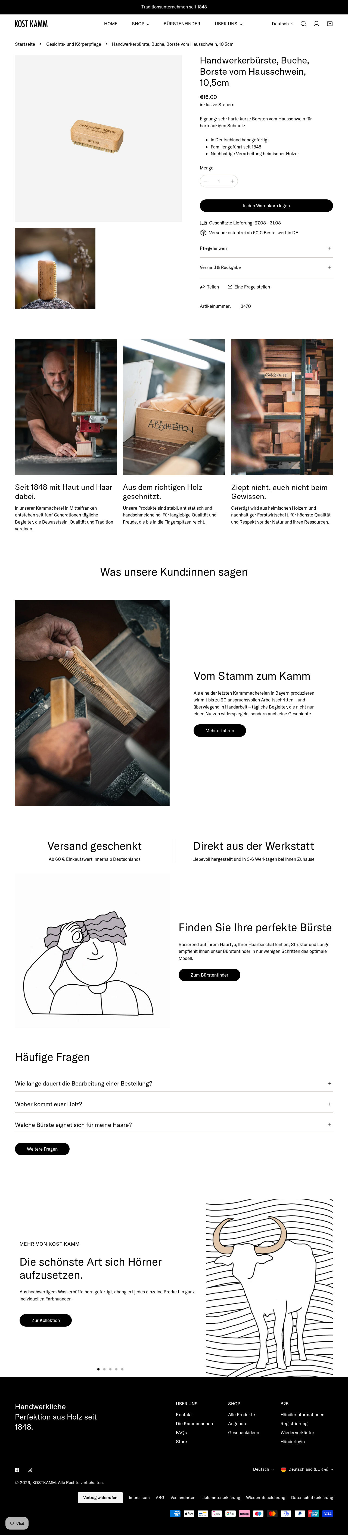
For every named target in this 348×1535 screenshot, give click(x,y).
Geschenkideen (243, 1432)
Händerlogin (293, 1441)
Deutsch (280, 23)
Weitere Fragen (42, 1149)
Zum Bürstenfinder (209, 975)
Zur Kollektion (46, 1320)
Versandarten (182, 1497)
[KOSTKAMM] (31, 23)
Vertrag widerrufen (100, 1497)
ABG (160, 1497)
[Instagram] (29, 1470)
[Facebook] (17, 1470)
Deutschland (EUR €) (308, 1469)
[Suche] (303, 23)
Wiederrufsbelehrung (265, 1497)
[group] (269, 1288)
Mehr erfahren (220, 730)
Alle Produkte (241, 1414)
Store (181, 1441)
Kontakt (184, 1414)
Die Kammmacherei (196, 1423)
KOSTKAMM (44, 1482)
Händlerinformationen (302, 1414)
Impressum (139, 1497)
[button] (329, 23)
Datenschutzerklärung (312, 1497)
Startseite (25, 44)
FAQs (181, 1432)
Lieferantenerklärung (220, 1497)
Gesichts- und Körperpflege (73, 44)
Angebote (237, 1423)
